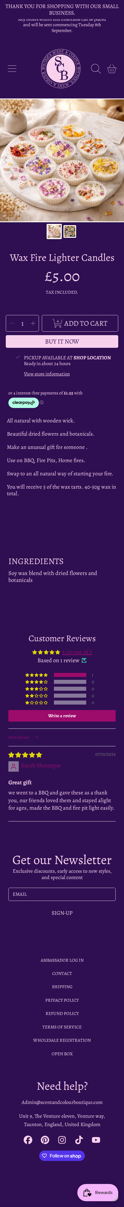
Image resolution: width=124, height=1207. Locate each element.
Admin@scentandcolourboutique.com (62, 1102)
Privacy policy (62, 1000)
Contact (62, 973)
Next (118, 160)
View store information (47, 374)
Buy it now (62, 341)
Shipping (62, 987)
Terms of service (62, 1027)
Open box (62, 1054)
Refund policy (62, 1013)
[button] (12, 68)
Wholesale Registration (62, 1040)
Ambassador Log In (62, 960)
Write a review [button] (62, 716)
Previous (6, 160)
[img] (25, 755)
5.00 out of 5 (77, 652)
